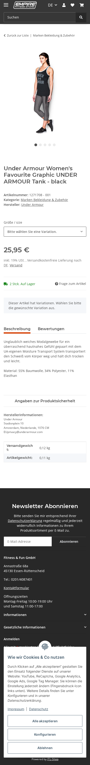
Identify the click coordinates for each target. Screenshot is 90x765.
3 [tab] (45, 144)
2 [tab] (40, 144)
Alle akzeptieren (45, 721)
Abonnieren (69, 541)
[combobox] (45, 232)
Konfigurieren (45, 734)
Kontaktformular (16, 588)
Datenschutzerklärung (25, 520)
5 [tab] (54, 144)
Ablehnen (45, 748)
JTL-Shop (52, 759)
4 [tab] (49, 144)
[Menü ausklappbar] (6, 3)
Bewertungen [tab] (51, 329)
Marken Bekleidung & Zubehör (44, 200)
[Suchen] (81, 17)
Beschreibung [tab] (17, 329)
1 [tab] (35, 144)
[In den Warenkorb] (7, 49)
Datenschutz (38, 709)
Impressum (16, 709)
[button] (64, 5)
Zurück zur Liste (18, 35)
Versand (16, 265)
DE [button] (50, 5)
